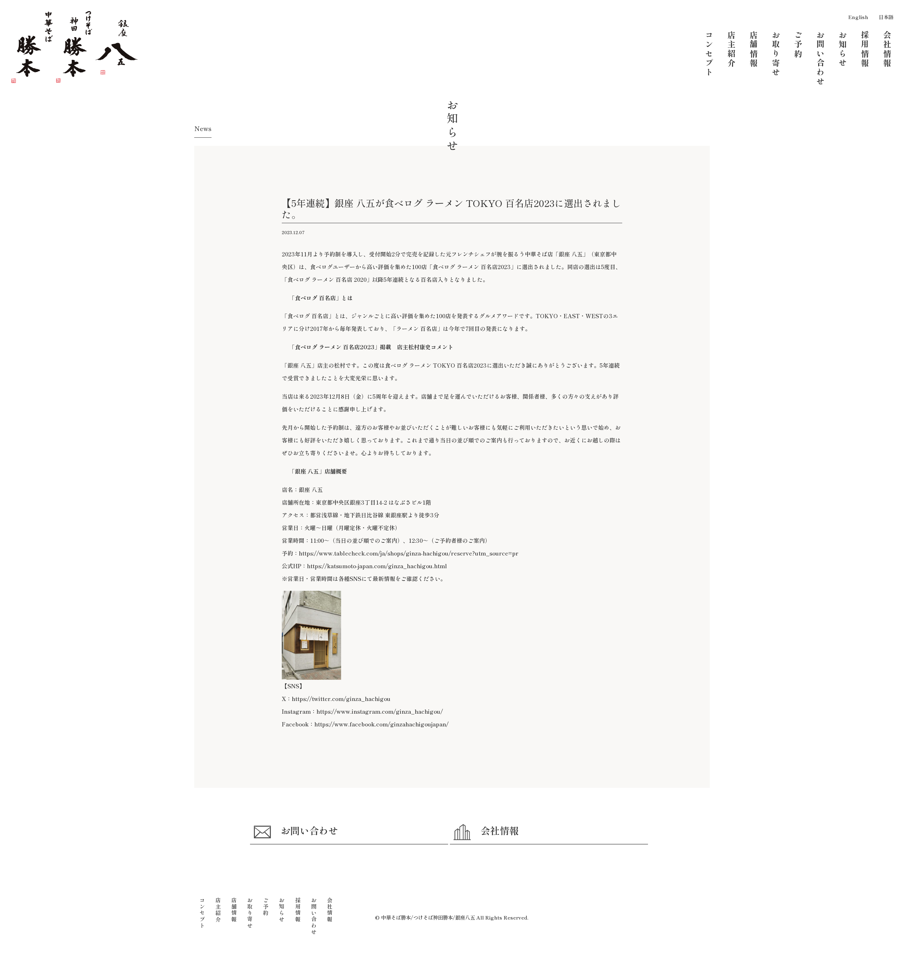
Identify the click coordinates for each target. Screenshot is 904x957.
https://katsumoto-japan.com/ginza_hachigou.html (377, 566)
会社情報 (500, 830)
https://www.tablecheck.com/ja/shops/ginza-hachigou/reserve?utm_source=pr (408, 553)
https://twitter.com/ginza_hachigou (341, 699)
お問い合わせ (309, 830)
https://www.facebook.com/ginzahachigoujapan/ (381, 724)
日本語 (886, 16)
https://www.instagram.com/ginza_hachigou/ (379, 711)
